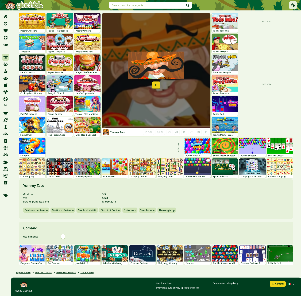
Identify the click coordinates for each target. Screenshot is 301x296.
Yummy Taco (87, 272)
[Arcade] (5, 71)
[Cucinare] (5, 113)
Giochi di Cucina (110, 210)
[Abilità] (5, 57)
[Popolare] (5, 44)
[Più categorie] (5, 195)
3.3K (148, 131)
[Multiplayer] (5, 154)
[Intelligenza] (5, 126)
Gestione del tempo (36, 210)
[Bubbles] (5, 92)
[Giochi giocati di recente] (293, 5)
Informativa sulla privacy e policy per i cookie (177, 287)
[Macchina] (5, 133)
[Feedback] (199, 132)
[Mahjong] (5, 140)
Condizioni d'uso (164, 283)
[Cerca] (187, 5)
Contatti (279, 283)
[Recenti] (5, 23)
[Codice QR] (184, 132)
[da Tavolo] (5, 119)
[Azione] (5, 85)
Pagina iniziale (23, 272)
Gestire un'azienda (63, 210)
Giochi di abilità (87, 210)
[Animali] (5, 64)
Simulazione (147, 210)
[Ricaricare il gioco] (206, 132)
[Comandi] (177, 132)
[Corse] (5, 106)
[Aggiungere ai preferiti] (169, 132)
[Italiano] (292, 284)
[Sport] (5, 182)
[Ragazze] (5, 168)
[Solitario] (5, 175)
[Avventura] (5, 78)
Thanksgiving (167, 210)
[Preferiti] (5, 30)
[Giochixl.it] (24, 5)
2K (160, 131)
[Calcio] (5, 99)
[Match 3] (5, 147)
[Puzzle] (5, 161)
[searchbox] (150, 5)
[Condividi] (191, 132)
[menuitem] (5, 16)
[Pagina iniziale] (5, 16)
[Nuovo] (5, 37)
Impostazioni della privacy (225, 283)
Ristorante (130, 210)
